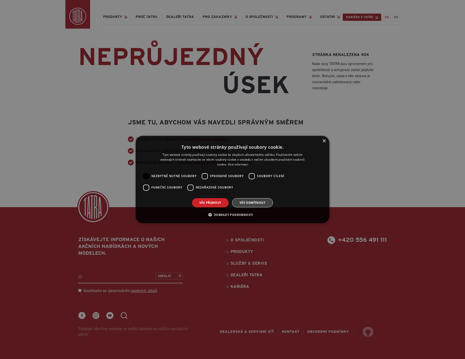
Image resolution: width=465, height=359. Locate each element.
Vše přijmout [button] (210, 203)
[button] (232, 214)
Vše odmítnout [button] (252, 203)
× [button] (324, 141)
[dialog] (232, 179)
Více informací (238, 164)
